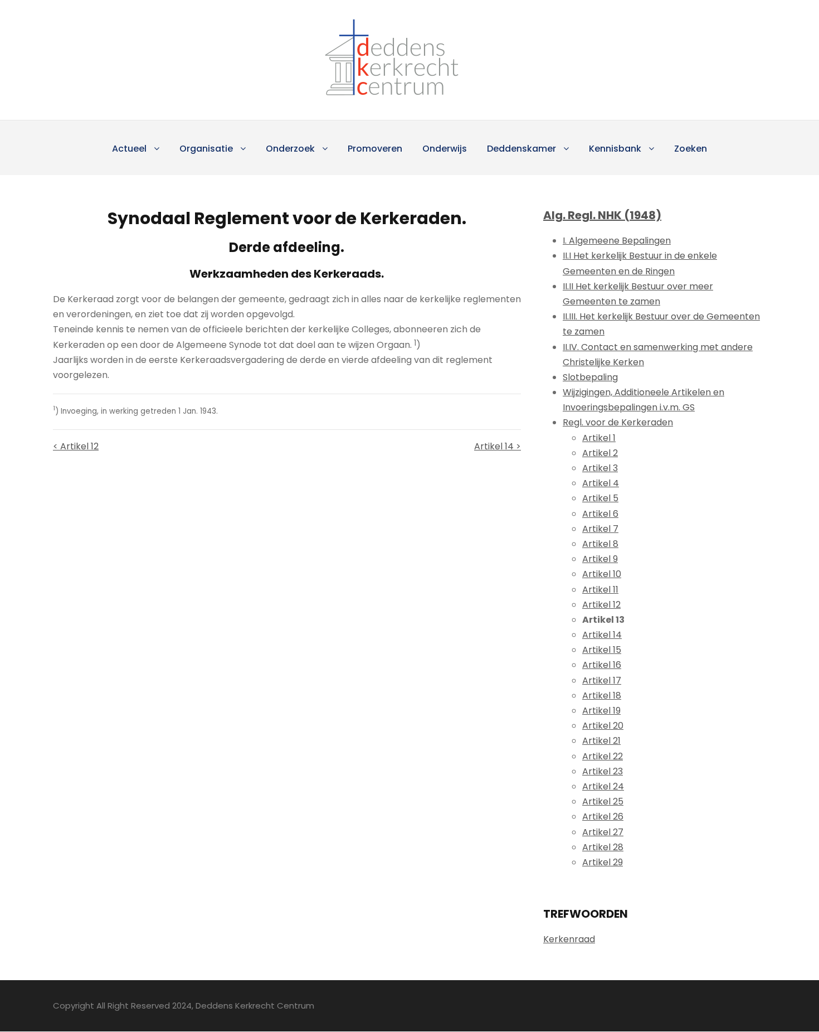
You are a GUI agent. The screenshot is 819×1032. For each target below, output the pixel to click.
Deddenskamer (521, 148)
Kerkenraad (569, 939)
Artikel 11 (600, 589)
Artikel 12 (601, 604)
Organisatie (206, 148)
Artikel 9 (600, 559)
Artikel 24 (603, 786)
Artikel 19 (601, 710)
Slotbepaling (590, 377)
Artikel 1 (599, 438)
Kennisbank (615, 148)
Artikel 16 (601, 664)
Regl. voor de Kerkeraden (618, 422)
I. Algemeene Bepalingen (617, 240)
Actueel (129, 148)
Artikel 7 (600, 528)
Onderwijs (444, 148)
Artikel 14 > (497, 446)
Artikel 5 (600, 498)
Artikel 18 (601, 695)
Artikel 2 (600, 453)
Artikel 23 (602, 771)
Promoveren (375, 148)
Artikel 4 (600, 483)
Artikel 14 (602, 634)
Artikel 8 (600, 543)
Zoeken (690, 148)
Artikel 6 (600, 513)
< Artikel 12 (76, 446)
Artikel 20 (602, 725)
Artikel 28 (602, 847)
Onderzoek (290, 148)
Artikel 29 (602, 862)
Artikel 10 (601, 574)
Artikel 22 (602, 756)
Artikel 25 (602, 801)
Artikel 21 (601, 740)
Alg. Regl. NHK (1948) (602, 215)
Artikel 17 (601, 680)
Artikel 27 (602, 832)
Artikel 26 (602, 816)
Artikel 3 (600, 468)
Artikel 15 (601, 649)
